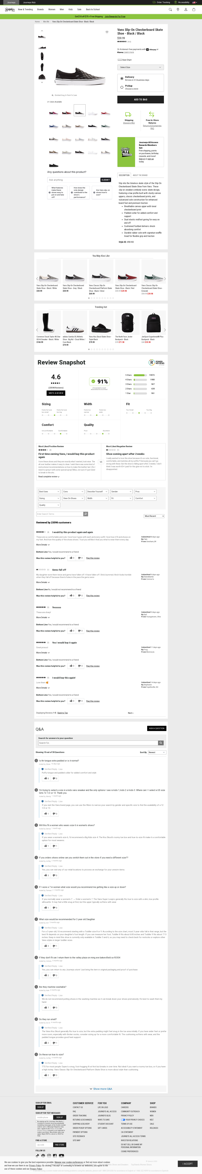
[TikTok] (38, 1155)
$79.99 (65, 345)
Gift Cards (102, 1128)
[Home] (10, 9)
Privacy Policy (127, 1116)
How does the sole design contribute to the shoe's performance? (80, 192)
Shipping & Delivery (81, 1124)
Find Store (59, 1145)
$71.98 (121, 342)
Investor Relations (129, 1140)
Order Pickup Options (82, 1128)
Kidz (151, 1120)
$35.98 (147, 342)
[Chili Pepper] (106, 110)
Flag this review (93, 558)
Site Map (76, 1140)
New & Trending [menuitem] (25, 9)
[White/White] (93, 110)
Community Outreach (130, 1111)
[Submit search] (161, 743)
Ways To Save (104, 1120)
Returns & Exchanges (82, 1120)
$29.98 (124, 291)
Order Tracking (163, 2)
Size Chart (127, 60)
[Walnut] (80, 123)
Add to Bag (140, 99)
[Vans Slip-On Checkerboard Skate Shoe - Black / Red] (127, 271)
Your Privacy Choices (135, 1120)
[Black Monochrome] (54, 162)
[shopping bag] (194, 9)
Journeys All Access (107, 1111)
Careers (125, 1107)
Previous (42, 30)
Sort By (143, 752)
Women (153, 1111)
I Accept (188, 1163)
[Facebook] (55, 1155)
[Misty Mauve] (67, 136)
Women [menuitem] (51, 9)
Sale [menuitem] (79, 9)
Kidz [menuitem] (71, 9)
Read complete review (47, 476)
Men (151, 1116)
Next (42, 82)
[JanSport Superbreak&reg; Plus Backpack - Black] (154, 323)
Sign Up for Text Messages (48, 1113)
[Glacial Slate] (80, 136)
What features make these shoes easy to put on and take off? (58, 192)
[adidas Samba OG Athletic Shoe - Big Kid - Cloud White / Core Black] (75, 323)
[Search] (171, 9)
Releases (154, 1128)
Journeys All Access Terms (133, 1136)
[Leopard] (54, 149)
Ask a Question (156, 728)
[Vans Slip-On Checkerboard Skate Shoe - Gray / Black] (75, 271)
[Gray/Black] (106, 136)
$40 (143, 342)
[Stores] (178, 9)
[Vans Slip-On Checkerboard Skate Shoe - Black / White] (49, 271)
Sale (152, 1124)
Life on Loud (103, 1107)
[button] (194, 2)
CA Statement (127, 1132)
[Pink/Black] (54, 110)
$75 (116, 342)
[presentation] (25, 10)
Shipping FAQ (129, 123)
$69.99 (92, 294)
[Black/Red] (67, 110)
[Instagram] (49, 1155)
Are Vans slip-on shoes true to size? (103, 192)
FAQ (74, 1111)
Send (105, 180)
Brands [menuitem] (40, 9)
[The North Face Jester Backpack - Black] (127, 323)
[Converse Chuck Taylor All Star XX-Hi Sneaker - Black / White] (49, 323)
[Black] (93, 123)
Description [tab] (124, 175)
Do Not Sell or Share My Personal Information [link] (131, 1145)
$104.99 (40, 342)
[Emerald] (106, 123)
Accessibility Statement (131, 1128)
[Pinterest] (43, 1155)
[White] (93, 149)
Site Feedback (79, 1136)
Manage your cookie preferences (69, 1162)
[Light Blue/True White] (93, 136)
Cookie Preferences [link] (129, 1151)
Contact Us (78, 1107)
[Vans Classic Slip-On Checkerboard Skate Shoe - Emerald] (154, 271)
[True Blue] (54, 123)
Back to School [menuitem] (93, 9)
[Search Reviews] (85, 514)
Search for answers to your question (55, 738)
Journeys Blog (104, 1116)
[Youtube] (62, 1155)
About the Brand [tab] (140, 175)
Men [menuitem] (62, 9)
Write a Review (56, 393)
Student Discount (106, 1124)
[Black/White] (67, 123)
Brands (153, 1107)
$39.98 (150, 294)
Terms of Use (126, 1124)
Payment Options (80, 1132)
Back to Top (63, 713)
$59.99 (39, 291)
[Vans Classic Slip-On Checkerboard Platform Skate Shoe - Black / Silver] (101, 271)
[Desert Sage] (67, 149)
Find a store (41, 1140)
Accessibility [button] (183, 2)
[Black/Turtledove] (54, 136)
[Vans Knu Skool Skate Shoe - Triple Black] (101, 323)
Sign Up (40, 1107)
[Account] (186, 9)
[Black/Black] (80, 110)
